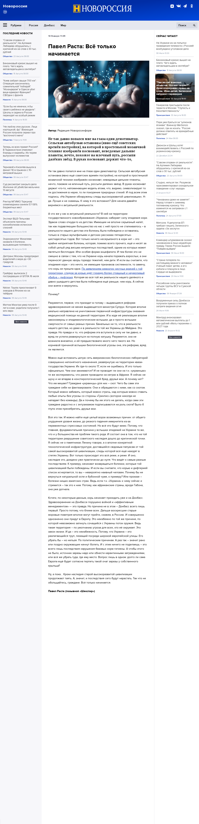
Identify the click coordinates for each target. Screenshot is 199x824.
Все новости (21, 322)
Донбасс (49, 25)
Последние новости (17, 33)
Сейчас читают (167, 36)
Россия (33, 25)
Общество (7, 56)
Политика (7, 120)
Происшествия (163, 99)
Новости (7, 100)
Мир (63, 25)
